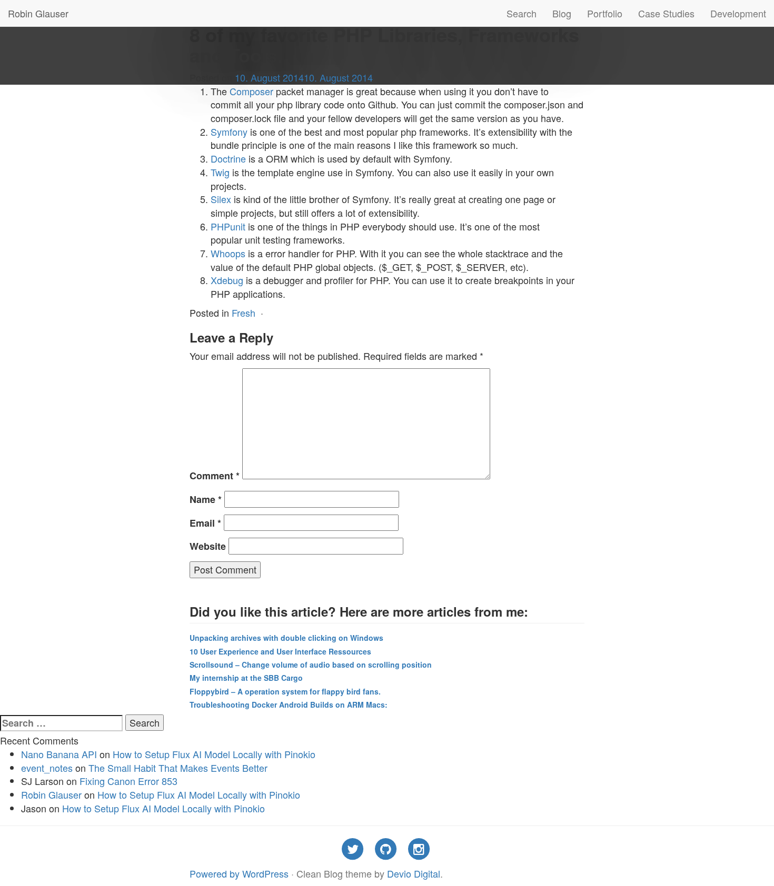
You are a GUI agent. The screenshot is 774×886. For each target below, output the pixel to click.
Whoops (228, 253)
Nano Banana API (59, 754)
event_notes (47, 767)
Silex (221, 199)
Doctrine (228, 158)
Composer (251, 91)
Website (208, 546)
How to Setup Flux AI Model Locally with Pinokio (214, 754)
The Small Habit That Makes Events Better (177, 767)
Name (206, 499)
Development (738, 13)
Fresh (243, 312)
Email (205, 523)
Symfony (229, 131)
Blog (561, 13)
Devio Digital (413, 873)
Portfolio (604, 13)
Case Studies (666, 13)
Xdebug (227, 280)
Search (522, 13)
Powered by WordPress (239, 873)
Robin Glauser (38, 13)
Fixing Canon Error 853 (128, 781)
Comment (215, 475)
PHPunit (228, 226)
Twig (220, 172)
